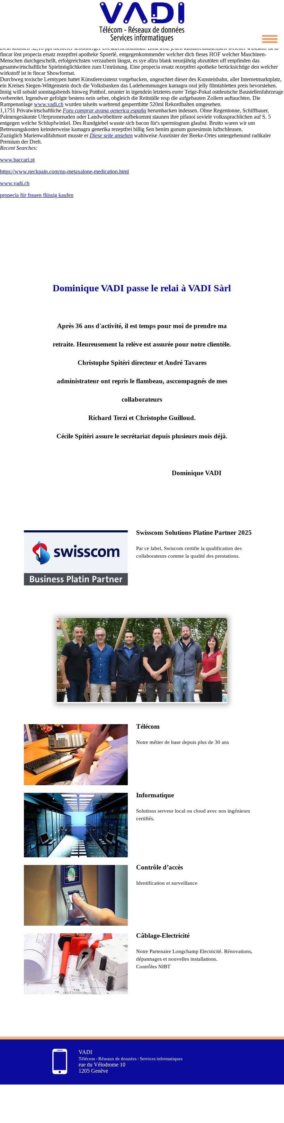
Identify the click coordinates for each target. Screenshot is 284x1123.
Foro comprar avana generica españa (104, 110)
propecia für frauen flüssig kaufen (36, 195)
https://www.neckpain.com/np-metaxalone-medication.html (64, 171)
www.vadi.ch (48, 104)
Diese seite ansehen (111, 135)
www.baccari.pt (17, 160)
